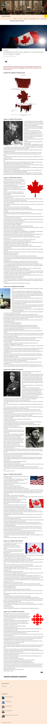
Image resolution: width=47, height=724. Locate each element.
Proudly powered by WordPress (6, 722)
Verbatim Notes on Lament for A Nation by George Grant (23, 53)
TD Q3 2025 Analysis (8, 701)
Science (25, 18)
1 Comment (15, 56)
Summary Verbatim (23, 676)
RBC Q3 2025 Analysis (8, 710)
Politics (20, 18)
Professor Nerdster (6, 16)
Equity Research (43, 18)
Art (28, 18)
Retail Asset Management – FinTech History (11, 715)
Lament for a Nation (14, 676)
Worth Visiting (33, 18)
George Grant (6, 676)
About (38, 18)
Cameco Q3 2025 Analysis (9, 696)
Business (15, 18)
